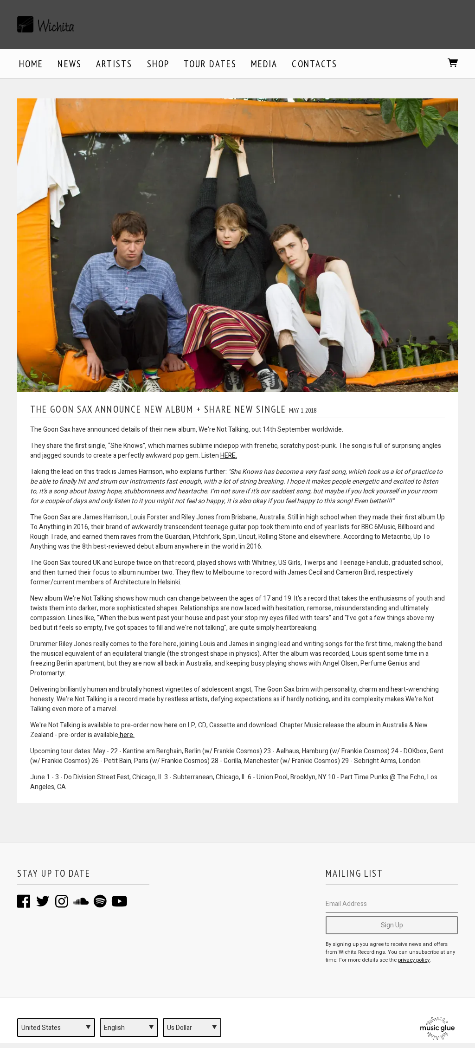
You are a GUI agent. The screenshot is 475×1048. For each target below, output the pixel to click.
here (171, 725)
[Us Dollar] (192, 1027)
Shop (158, 64)
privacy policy (414, 960)
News (69, 64)
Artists (114, 64)
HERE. (228, 455)
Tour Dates (210, 64)
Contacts (314, 64)
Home (31, 64)
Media (264, 64)
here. (126, 735)
